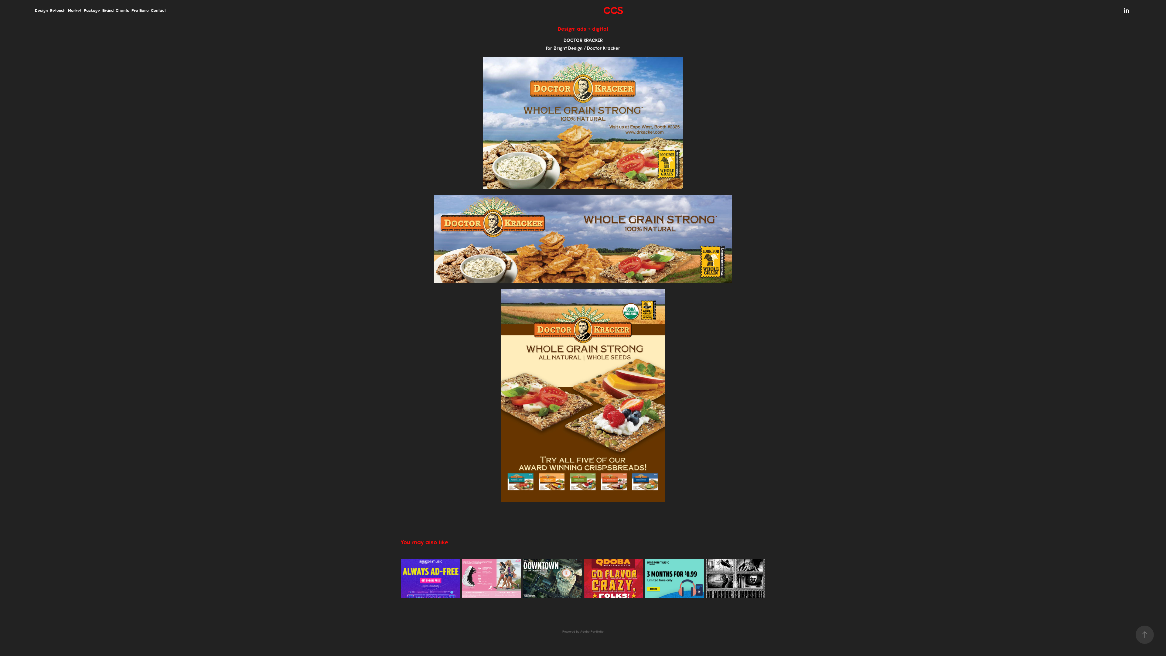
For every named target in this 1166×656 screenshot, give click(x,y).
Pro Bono (140, 10)
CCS (613, 10)
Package (92, 10)
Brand (108, 10)
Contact (158, 10)
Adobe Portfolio (592, 632)
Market (74, 10)
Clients (122, 10)
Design (41, 10)
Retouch (58, 10)
